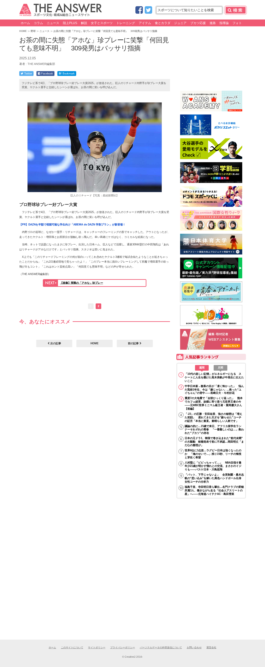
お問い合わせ (194, 647)
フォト (237, 23)
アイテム (145, 23)
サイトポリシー (96, 647)
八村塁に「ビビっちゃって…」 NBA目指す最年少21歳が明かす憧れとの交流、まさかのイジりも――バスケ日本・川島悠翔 (213, 466)
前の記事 (134, 343)
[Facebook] (139, 10)
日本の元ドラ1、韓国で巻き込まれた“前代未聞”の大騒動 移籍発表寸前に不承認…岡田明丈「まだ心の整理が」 (214, 442)
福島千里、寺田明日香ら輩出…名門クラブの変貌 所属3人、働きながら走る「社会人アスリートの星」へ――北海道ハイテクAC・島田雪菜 (214, 490)
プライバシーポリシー (122, 647)
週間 (202, 367)
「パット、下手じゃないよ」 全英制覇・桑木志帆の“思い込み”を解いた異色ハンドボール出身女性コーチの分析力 (214, 478)
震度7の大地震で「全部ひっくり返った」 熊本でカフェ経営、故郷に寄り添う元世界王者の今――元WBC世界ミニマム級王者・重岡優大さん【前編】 (214, 403)
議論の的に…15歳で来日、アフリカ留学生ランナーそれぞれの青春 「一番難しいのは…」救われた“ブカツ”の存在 (214, 430)
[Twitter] (148, 10)
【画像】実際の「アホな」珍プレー (81, 282)
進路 (213, 23)
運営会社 (211, 647)
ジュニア (180, 23)
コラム (38, 23)
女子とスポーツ (102, 23)
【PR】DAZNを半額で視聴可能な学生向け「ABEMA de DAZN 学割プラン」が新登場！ (72, 224)
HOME (23, 31)
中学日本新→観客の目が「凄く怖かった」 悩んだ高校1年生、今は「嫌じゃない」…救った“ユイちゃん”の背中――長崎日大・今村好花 (214, 390)
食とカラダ (162, 23)
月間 (220, 367)
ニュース (53, 23)
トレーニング (125, 23)
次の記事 (55, 343)
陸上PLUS (70, 23)
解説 (84, 23)
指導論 (224, 23)
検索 (235, 10)
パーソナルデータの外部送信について (161, 647)
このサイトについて (72, 647)
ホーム (25, 23)
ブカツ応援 (198, 23)
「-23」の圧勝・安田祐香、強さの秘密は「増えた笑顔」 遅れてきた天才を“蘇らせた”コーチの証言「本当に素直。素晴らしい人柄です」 (213, 417)
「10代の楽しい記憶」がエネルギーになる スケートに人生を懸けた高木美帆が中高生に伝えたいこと (214, 377)
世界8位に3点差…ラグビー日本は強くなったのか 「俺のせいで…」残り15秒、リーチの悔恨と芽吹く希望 (213, 454)
